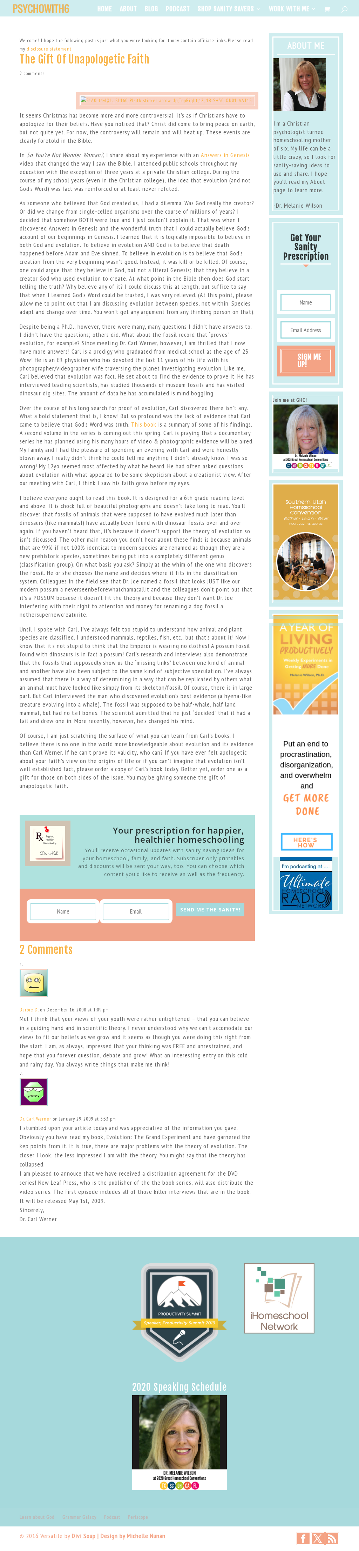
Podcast (178, 9)
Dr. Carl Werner (35, 1119)
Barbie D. (29, 1010)
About (128, 9)
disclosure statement (49, 49)
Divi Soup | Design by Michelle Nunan (118, 1536)
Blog (151, 9)
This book (143, 424)
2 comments (32, 73)
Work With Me (289, 9)
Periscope (138, 1517)
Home (104, 9)
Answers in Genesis (225, 155)
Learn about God (37, 1517)
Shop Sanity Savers (226, 9)
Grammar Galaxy (79, 1517)
